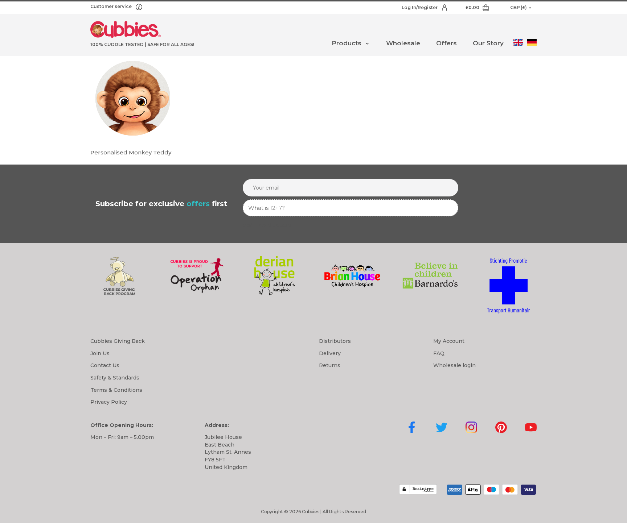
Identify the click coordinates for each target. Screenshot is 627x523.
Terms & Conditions (116, 390)
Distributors (335, 341)
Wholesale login (454, 365)
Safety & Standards (114, 377)
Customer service (111, 6)
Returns (329, 365)
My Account (448, 341)
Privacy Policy (108, 402)
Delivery (330, 353)
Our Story (488, 43)
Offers (446, 43)
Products (346, 43)
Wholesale (403, 43)
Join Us (100, 353)
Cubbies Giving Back (117, 341)
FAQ (438, 353)
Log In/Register (420, 7)
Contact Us (104, 365)
